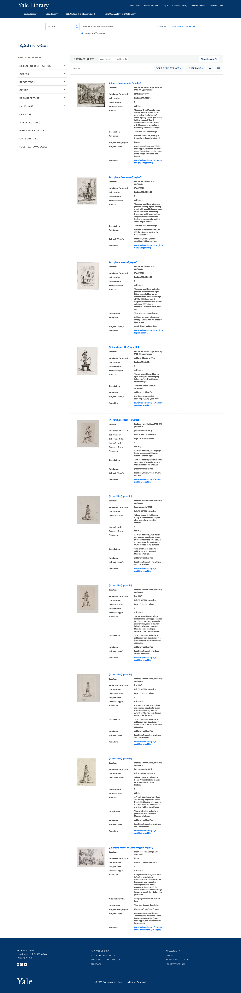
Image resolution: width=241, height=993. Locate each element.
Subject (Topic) (30, 122)
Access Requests (151, 5)
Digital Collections (33, 46)
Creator (25, 114)
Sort (167, 68)
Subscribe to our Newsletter (107, 960)
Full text (101, 33)
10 (194, 68)
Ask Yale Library (179, 5)
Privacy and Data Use (178, 960)
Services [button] (51, 14)
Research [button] (30, 14)
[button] (161, 26)
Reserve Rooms (198, 5)
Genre (23, 90)
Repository (27, 82)
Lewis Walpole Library (143, 160)
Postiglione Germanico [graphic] (125, 177)
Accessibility (173, 951)
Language (26, 106)
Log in (165, 5)
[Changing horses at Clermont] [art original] (131, 847)
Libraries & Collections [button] (80, 14)
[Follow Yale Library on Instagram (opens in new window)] (21, 964)
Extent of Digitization (35, 65)
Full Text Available (33, 146)
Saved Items (134, 5)
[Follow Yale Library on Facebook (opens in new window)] (18, 964)
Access (24, 74)
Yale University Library (33, 5)
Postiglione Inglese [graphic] (123, 262)
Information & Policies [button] (119, 14)
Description (89, 33)
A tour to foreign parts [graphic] (125, 83)
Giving (169, 955)
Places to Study (216, 5)
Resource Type (29, 98)
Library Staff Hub (175, 964)
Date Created (28, 138)
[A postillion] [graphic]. (120, 496)
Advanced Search (183, 26)
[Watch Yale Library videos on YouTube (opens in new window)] (25, 964)
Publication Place (32, 130)
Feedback (96, 964)
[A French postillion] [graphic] (124, 347)
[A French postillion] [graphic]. (124, 420)
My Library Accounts (103, 955)
